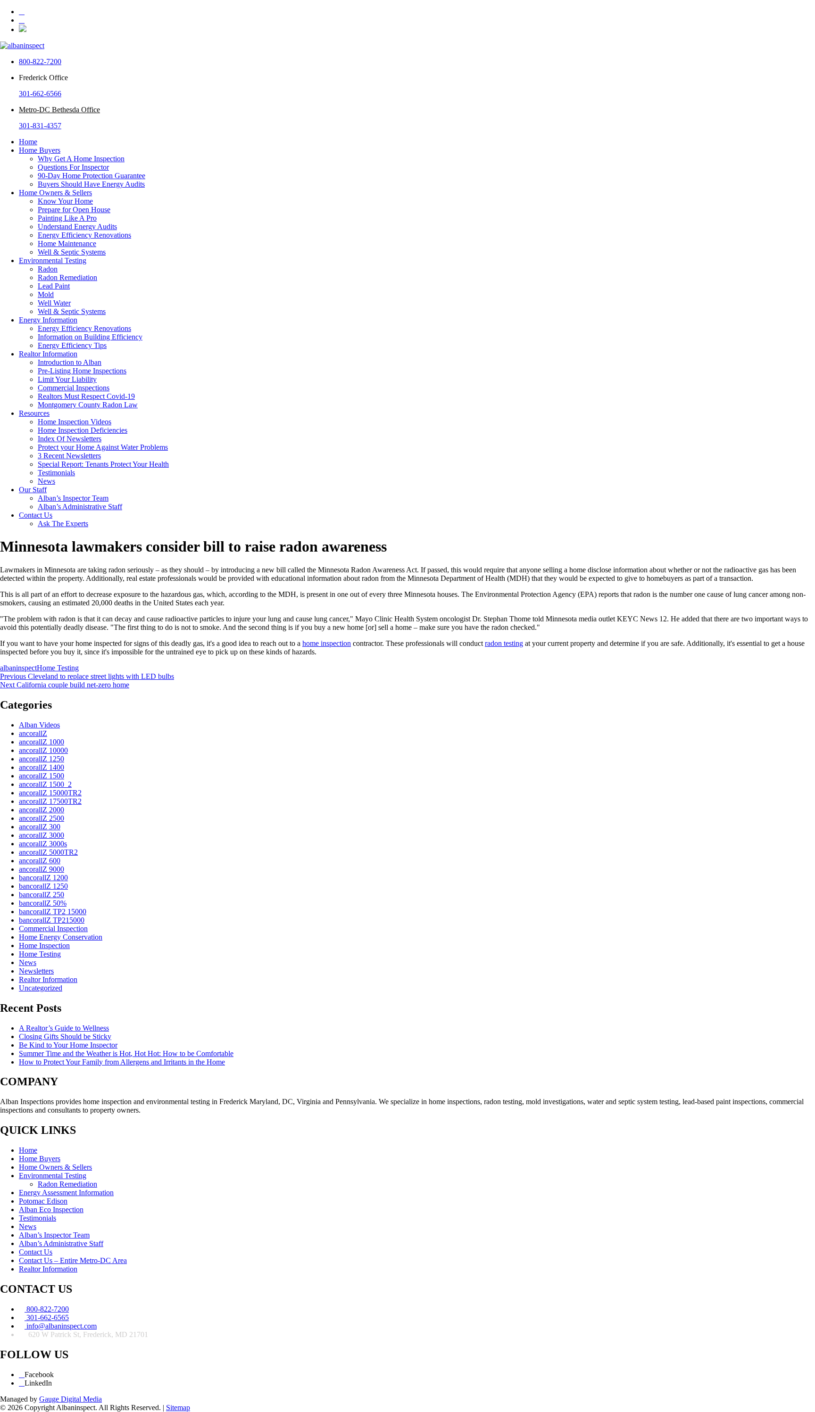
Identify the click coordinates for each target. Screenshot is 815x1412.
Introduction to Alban (69, 362)
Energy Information (48, 320)
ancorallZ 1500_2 (45, 784)
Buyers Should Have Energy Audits (91, 184)
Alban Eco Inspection (51, 1210)
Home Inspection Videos (74, 422)
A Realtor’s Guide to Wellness (64, 1028)
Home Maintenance (67, 243)
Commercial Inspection (53, 929)
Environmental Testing (52, 260)
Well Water (54, 303)
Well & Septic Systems (72, 252)
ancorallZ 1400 (41, 767)
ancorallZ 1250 (41, 759)
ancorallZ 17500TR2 (50, 801)
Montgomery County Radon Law (88, 405)
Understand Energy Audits (77, 227)
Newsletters (36, 971)
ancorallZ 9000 (41, 869)
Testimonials (56, 473)
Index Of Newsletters (69, 439)
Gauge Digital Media (70, 1399)
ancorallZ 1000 (41, 742)
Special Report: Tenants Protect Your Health (103, 464)
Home (28, 142)
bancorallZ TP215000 (51, 920)
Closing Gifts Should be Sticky (65, 1036)
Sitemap (178, 1408)
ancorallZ (33, 733)
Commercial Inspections (73, 388)
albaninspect (18, 668)
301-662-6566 (40, 94)
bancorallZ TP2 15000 (52, 912)
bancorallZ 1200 (43, 878)
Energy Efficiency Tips (72, 345)
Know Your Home (65, 201)
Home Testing (58, 668)
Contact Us (35, 515)
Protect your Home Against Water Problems (103, 447)
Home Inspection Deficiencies (82, 430)
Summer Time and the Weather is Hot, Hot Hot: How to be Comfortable (126, 1053)
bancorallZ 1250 (43, 886)
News (46, 481)
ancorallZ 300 (39, 827)
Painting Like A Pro (67, 218)
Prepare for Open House (74, 210)
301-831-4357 (40, 126)
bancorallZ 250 (41, 895)
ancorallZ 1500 (41, 776)
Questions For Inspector (73, 167)
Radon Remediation (67, 277)
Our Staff (33, 490)
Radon (48, 269)
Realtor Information (48, 354)
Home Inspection (44, 945)
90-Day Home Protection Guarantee (91, 176)
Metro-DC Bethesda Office (59, 110)
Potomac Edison (43, 1201)
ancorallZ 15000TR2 (50, 793)
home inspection (326, 643)
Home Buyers (39, 150)
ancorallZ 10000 (43, 750)
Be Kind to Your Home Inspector (68, 1045)
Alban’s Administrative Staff (80, 507)
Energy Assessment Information (66, 1193)
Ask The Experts (63, 524)
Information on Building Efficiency (90, 337)
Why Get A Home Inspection (81, 159)
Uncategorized (40, 988)
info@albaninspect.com (61, 1326)
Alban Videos (39, 725)
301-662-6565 (47, 1317)
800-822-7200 (40, 62)
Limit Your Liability (67, 379)
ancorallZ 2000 (41, 810)
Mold (46, 294)
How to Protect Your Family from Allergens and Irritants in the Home (122, 1062)
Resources (34, 413)
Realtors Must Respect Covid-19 (86, 396)
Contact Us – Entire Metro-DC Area (73, 1260)
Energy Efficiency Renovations (84, 235)
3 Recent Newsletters (69, 456)
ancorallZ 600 (39, 861)
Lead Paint (54, 286)
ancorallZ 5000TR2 (48, 852)
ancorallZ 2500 (41, 818)
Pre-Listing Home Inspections (82, 371)
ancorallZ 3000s (43, 844)
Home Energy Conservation (60, 937)
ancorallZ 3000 (41, 835)
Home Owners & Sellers (55, 193)
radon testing (504, 643)
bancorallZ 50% (43, 903)
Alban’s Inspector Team (73, 498)
